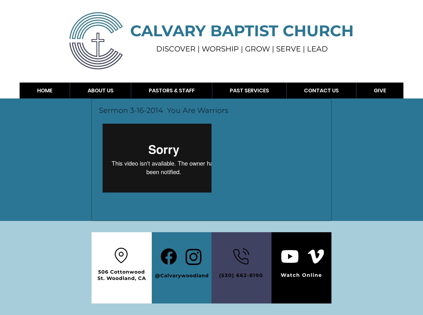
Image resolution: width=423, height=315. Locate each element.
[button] (249, 90)
